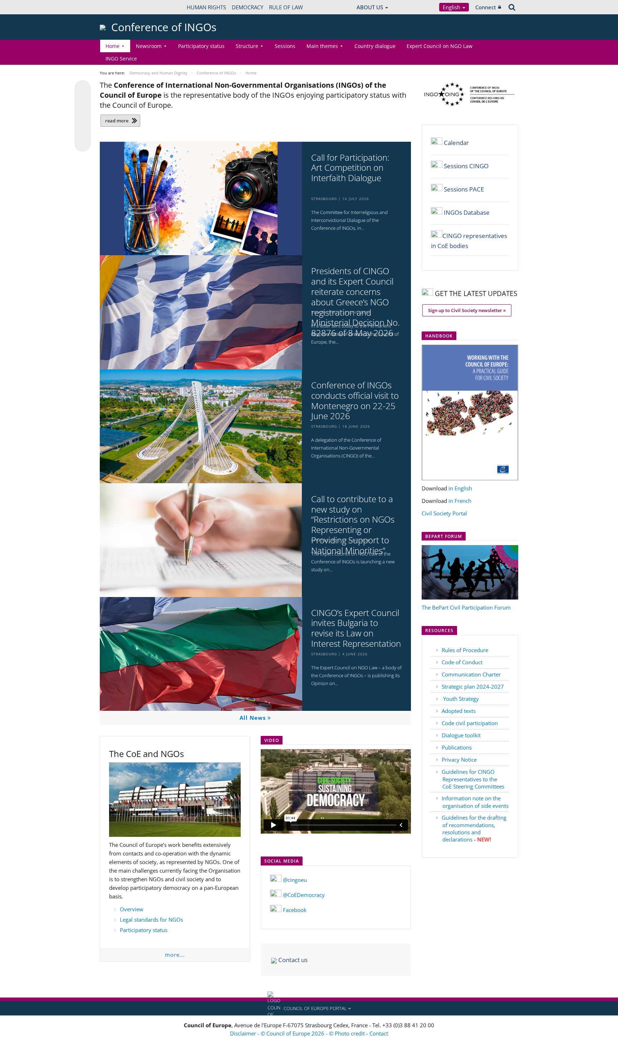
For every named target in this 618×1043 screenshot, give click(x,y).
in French (459, 500)
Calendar (456, 143)
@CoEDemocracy (304, 894)
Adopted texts (459, 710)
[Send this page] (82, 143)
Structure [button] (247, 46)
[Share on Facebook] (82, 116)
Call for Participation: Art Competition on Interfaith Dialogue (350, 167)
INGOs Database (467, 212)
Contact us (292, 960)
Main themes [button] (322, 46)
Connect (485, 7)
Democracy (247, 7)
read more (116, 120)
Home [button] (112, 46)
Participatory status (201, 46)
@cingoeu (295, 879)
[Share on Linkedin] (82, 130)
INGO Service (121, 58)
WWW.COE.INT (118, 7)
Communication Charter (471, 674)
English (452, 7)
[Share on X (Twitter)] (82, 102)
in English (460, 488)
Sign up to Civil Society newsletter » (467, 310)
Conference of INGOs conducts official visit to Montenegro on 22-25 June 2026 (355, 400)
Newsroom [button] (149, 46)
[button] (309, 1008)
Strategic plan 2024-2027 (473, 686)
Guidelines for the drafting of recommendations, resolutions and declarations (474, 828)
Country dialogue (375, 46)
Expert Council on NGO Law (439, 46)
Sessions (285, 46)
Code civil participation (470, 723)
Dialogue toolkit (461, 735)
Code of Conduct (462, 662)
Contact (378, 1033)
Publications (457, 747)
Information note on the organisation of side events (475, 802)
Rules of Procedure (465, 650)
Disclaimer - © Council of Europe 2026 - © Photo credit (298, 1033)
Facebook (294, 909)
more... (175, 954)
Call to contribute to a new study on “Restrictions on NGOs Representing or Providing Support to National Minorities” (352, 525)
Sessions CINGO (466, 166)
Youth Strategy (461, 698)
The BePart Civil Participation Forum (466, 607)
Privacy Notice (459, 759)
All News (254, 717)
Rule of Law (286, 7)
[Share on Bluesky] (82, 89)
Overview (131, 909)
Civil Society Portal (444, 513)
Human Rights (206, 7)
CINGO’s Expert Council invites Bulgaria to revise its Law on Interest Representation (356, 628)
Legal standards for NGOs (151, 919)
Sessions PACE (464, 189)
